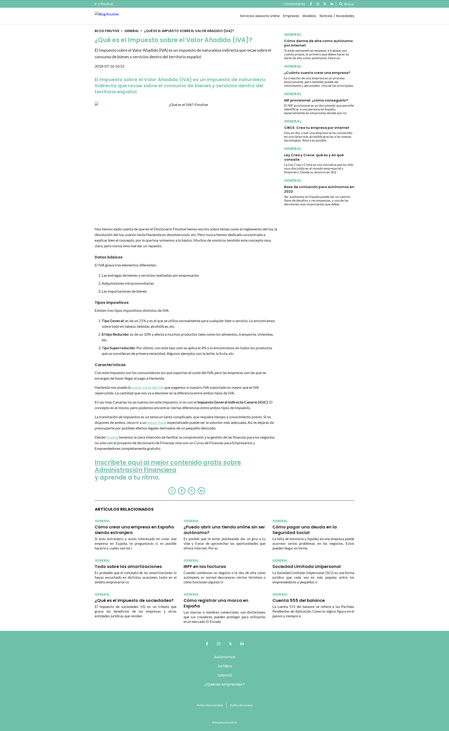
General (131, 31)
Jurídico (224, 666)
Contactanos (294, 4)
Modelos (309, 16)
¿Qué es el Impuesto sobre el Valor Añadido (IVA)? (189, 31)
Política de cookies (241, 705)
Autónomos (224, 657)
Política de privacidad (210, 705)
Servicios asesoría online (260, 16)
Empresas (291, 16)
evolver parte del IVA (147, 387)
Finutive (111, 437)
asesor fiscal (157, 422)
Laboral (225, 675)
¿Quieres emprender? (224, 684)
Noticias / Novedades (337, 16)
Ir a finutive (104, 4)
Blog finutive (107, 31)
